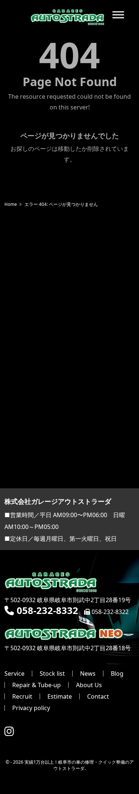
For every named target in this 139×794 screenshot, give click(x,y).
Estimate (59, 696)
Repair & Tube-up (36, 685)
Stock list (52, 673)
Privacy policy (31, 708)
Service (14, 673)
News (88, 673)
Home (10, 204)
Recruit (22, 696)
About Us (89, 685)
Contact (98, 696)
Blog (117, 673)
